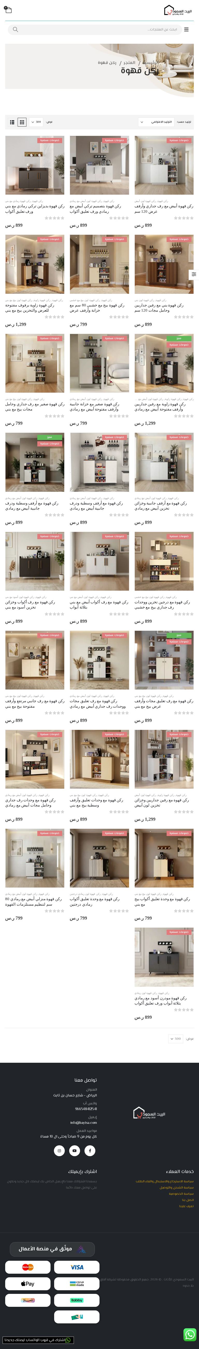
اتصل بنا (188, 1200)
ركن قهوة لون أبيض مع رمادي (86, 201)
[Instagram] (59, 1150)
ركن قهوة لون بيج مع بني (18, 300)
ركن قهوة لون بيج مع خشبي (85, 300)
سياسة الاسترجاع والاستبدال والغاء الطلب (165, 1181)
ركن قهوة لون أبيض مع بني (84, 597)
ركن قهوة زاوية (42, 300)
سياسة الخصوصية (181, 1194)
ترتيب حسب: (184, 122)
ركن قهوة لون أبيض (145, 201)
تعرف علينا (186, 1206)
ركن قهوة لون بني (144, 300)
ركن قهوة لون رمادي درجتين (85, 893)
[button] (22, 122)
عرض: (49, 122)
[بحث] (16, 30)
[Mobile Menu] (189, 30)
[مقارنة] (186, 168)
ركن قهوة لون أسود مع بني (19, 597)
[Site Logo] (177, 10)
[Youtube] (74, 1150)
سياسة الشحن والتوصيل (177, 1187)
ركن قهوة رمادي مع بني (18, 201)
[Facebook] (89, 1150)
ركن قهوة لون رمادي (145, 993)
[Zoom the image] (148, 1108)
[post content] (164, 165)
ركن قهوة (163, 201)
